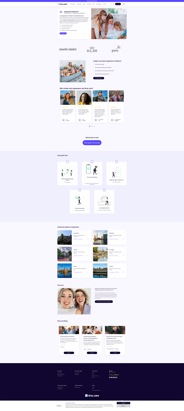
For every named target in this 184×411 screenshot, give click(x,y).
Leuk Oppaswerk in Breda (78, 272)
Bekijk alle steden (60, 387)
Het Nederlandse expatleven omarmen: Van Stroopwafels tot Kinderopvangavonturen (90, 338)
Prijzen (84, 4)
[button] (113, 4)
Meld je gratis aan (63, 33)
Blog (92, 374)
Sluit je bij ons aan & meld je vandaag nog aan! (103, 301)
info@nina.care (113, 371)
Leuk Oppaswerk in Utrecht (78, 255)
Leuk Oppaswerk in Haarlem (114, 272)
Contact (93, 387)
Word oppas (76, 374)
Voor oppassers (98, 4)
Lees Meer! (69, 352)
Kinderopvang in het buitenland (67, 336)
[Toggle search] (111, 4)
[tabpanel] (67, 106)
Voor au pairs (79, 4)
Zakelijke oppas (59, 375)
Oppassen (62, 347)
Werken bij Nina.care (95, 375)
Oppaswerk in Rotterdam (113, 239)
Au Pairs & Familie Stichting (96, 390)
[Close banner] (126, 1)
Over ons (104, 4)
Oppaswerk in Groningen (113, 255)
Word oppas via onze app (92, 143)
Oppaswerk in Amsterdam (78, 239)
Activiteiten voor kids (110, 348)
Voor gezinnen (72, 4)
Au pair (85, 349)
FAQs (93, 4)
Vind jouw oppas (59, 372)
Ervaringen (89, 4)
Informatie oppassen (98, 78)
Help (92, 388)
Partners (93, 377)
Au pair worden (77, 372)
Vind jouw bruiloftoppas (61, 374)
